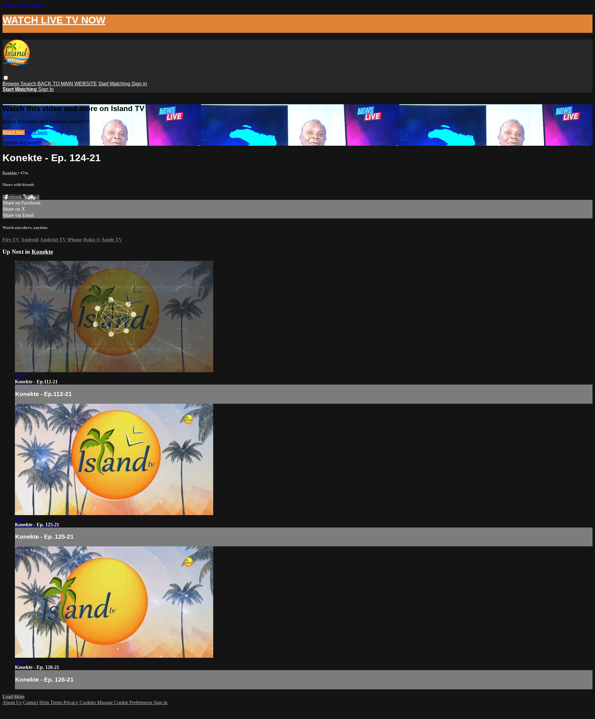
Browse (11, 83)
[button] (6, 78)
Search (28, 83)
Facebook (12, 197)
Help (44, 702)
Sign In (46, 89)
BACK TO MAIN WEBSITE (67, 83)
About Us (12, 702)
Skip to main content (22, 5)
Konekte (10, 172)
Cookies (88, 702)
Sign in (139, 83)
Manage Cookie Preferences (125, 702)
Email (33, 197)
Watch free (13, 132)
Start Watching (114, 83)
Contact (30, 702)
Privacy (72, 702)
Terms (57, 702)
